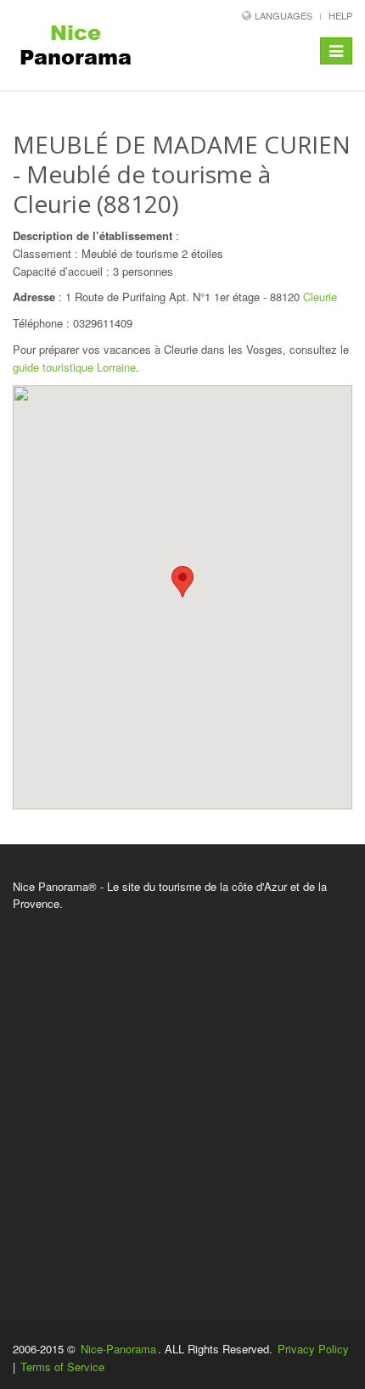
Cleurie (320, 296)
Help (340, 15)
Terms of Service (62, 1366)
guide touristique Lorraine (74, 367)
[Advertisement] (182, 1103)
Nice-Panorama (118, 1349)
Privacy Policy (313, 1349)
